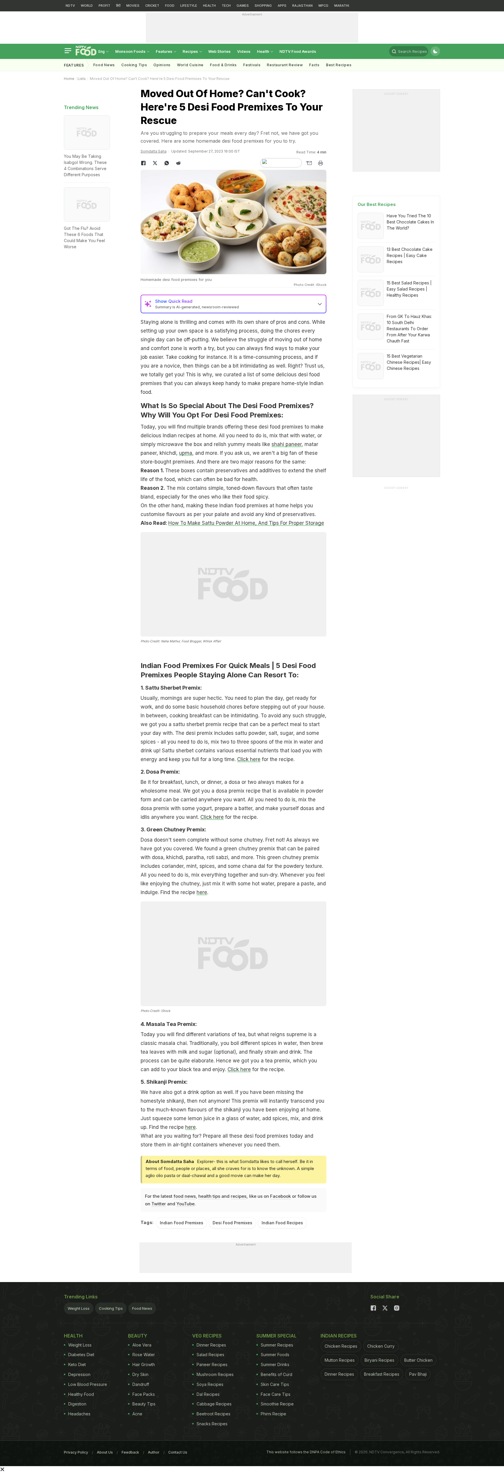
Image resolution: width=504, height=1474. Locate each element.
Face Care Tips (275, 1394)
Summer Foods (275, 1354)
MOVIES (132, 6)
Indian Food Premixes (181, 1222)
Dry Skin (140, 1374)
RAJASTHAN (302, 6)
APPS (282, 6)
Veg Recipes (207, 1336)
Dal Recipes (208, 1394)
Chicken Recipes (341, 1346)
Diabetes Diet (81, 1354)
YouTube (185, 1204)
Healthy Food (81, 1394)
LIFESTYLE (188, 6)
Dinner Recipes (211, 1344)
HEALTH (209, 6)
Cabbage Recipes (214, 1403)
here (202, 892)
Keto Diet (77, 1364)
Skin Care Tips (275, 1384)
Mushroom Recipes (215, 1374)
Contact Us (177, 1452)
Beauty (137, 1336)
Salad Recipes (210, 1354)
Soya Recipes (210, 1384)
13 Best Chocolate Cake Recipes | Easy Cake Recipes (410, 255)
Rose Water (143, 1354)
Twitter (158, 1204)
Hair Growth (143, 1364)
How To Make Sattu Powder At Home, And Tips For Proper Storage (246, 523)
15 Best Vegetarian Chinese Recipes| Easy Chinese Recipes (409, 362)
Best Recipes (338, 65)
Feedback (130, 1452)
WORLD (87, 6)
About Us (105, 1452)
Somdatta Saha (154, 151)
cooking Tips (134, 65)
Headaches (79, 1413)
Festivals (251, 65)
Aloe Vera (141, 1344)
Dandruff (140, 1384)
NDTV (70, 6)
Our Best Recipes (377, 204)
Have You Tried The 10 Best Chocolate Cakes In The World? (410, 221)
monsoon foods (130, 51)
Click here (248, 759)
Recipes (191, 51)
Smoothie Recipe (277, 1403)
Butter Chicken (418, 1360)
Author (154, 1452)
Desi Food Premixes (232, 1222)
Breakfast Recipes (381, 1374)
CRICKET (152, 6)
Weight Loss (79, 1308)
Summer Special (276, 1336)
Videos (244, 51)
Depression (79, 1374)
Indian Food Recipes (282, 1222)
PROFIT (104, 6)
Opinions (162, 65)
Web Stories (219, 51)
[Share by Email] (309, 163)
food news (185, 1196)
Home (69, 78)
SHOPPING (263, 6)
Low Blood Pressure (87, 1384)
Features (164, 51)
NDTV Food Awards (297, 51)
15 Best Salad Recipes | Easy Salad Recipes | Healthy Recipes (409, 289)
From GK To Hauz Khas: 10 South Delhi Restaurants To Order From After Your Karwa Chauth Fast (409, 328)
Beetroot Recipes (213, 1413)
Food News (104, 65)
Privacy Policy (76, 1452)
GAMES (243, 6)
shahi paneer (287, 444)
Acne (137, 1413)
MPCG (323, 6)
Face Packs (143, 1394)
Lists (82, 78)
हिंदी (118, 6)
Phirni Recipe (273, 1413)
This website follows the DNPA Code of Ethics (306, 1452)
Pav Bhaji (418, 1374)
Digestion (77, 1403)
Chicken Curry (381, 1346)
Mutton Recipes (340, 1360)
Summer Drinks (275, 1364)
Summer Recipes (277, 1344)
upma (185, 453)
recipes (238, 1196)
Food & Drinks (223, 65)
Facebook (280, 1196)
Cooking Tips (111, 1308)
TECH (226, 6)
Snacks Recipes (212, 1423)
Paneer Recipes (212, 1364)
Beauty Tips (143, 1403)
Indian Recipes (339, 1336)
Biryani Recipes (379, 1360)
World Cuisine (190, 65)
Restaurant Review (285, 65)
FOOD (169, 6)
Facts (314, 65)
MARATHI (341, 6)
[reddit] (178, 163)
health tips (209, 1196)
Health (263, 51)
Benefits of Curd (276, 1374)
